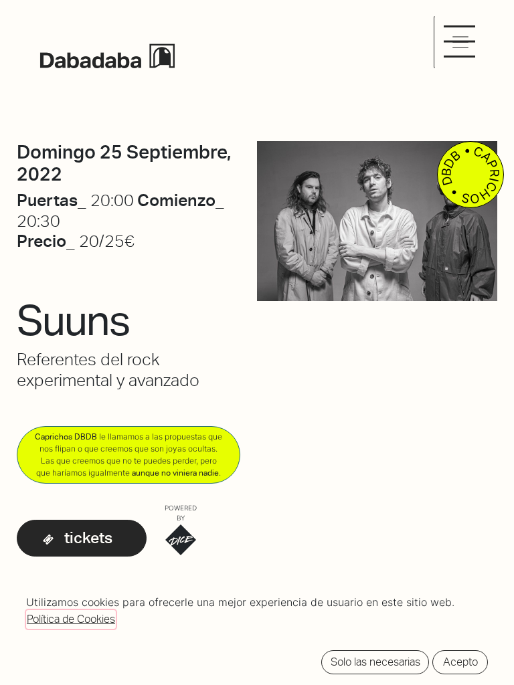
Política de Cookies (71, 619)
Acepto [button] (460, 662)
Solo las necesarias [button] (375, 662)
